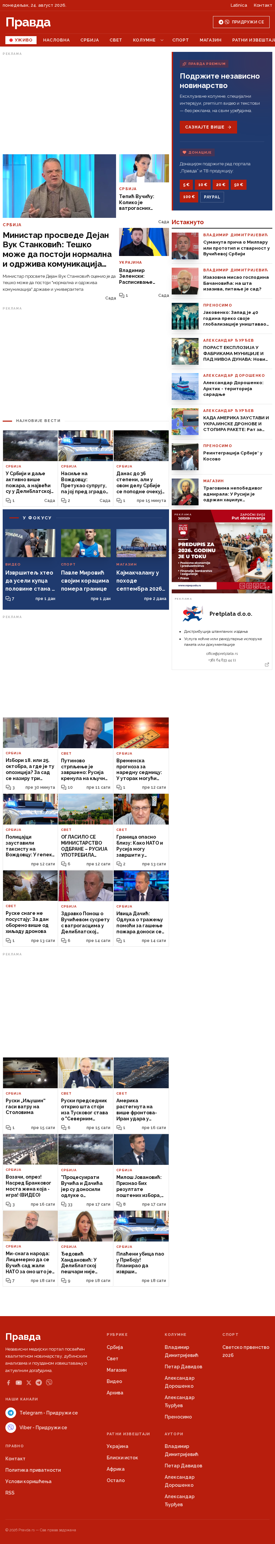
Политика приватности (33, 1470)
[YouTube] (18, 1382)
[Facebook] (8, 1383)
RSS (9, 1492)
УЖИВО (24, 39)
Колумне (144, 39)
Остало (116, 1480)
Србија (89, 39)
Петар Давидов (183, 1366)
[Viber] (49, 1382)
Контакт (263, 5)
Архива (115, 1392)
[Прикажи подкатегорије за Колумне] (162, 40)
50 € (238, 184)
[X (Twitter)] (29, 1382)
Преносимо (178, 1417)
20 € (220, 184)
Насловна (56, 39)
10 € (202, 184)
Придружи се (248, 22)
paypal (212, 197)
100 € (189, 196)
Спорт (180, 39)
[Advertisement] (86, 105)
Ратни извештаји (128, 1434)
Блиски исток (122, 1457)
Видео (114, 1381)
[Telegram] (39, 1382)
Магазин (211, 39)
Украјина (117, 1446)
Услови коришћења (28, 1481)
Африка (116, 1469)
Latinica (239, 5)
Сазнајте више (204, 127)
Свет (116, 39)
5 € (186, 184)
